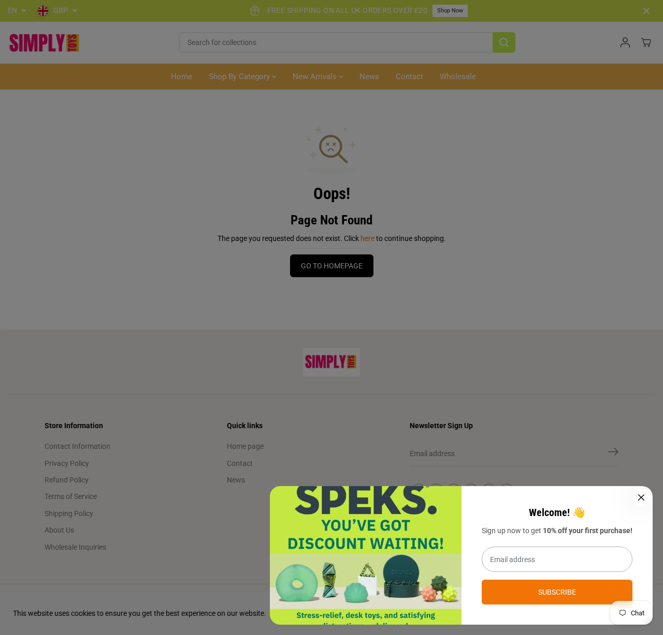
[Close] (641, 497)
